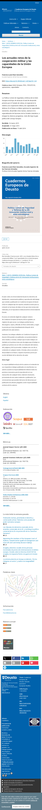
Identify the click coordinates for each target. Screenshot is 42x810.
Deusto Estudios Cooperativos (13, 791)
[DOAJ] (29, 426)
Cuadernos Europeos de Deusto (13, 789)
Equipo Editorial (26, 19)
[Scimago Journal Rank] (29, 421)
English (5, 397)
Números (24, 23)
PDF (6, 239)
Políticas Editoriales (10, 23)
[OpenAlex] (8, 430)
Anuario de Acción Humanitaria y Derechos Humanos (19, 781)
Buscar (21, 35)
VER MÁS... (6, 433)
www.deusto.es (6, 692)
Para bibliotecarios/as (9, 613)
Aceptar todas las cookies (21, 806)
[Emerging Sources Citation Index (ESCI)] (8, 421)
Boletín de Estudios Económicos (13, 783)
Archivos (10, 41)
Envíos (35, 23)
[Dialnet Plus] (18, 426)
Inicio (3, 41)
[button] (7, 658)
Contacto (25, 27)
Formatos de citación (9, 266)
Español (5, 400)
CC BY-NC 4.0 (6, 773)
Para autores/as (8, 610)
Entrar (37, 3)
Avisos (17, 27)
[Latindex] (8, 426)
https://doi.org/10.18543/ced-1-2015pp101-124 (21, 81)
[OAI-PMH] (34, 725)
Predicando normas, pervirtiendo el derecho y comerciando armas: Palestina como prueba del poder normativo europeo (19, 520)
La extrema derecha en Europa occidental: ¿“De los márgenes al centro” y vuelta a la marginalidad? (20, 560)
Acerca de (12, 19)
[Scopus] (18, 421)
